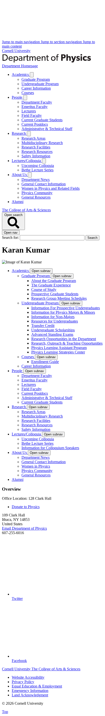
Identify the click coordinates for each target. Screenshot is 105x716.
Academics (21, 74)
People (17, 97)
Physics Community (36, 193)
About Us (20, 175)
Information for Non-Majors (52, 317)
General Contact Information (43, 184)
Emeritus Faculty (34, 107)
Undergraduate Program (40, 84)
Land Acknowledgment (30, 695)
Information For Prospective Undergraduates (65, 308)
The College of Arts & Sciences (26, 210)
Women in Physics (35, 466)
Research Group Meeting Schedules (59, 298)
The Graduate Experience (51, 285)
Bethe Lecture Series (37, 170)
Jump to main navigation (21, 42)
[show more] (32, 74)
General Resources (36, 197)
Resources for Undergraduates (54, 321)
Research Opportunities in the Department (63, 339)
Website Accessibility (28, 677)
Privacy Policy (23, 682)
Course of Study (43, 289)
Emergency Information (30, 691)
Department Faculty (36, 102)
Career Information (36, 88)
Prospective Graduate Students (54, 294)
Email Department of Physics (24, 528)
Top (5, 712)
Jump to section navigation (62, 42)
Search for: (11, 237)
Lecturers (28, 111)
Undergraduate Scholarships (53, 330)
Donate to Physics (26, 507)
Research (19, 133)
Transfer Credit (42, 326)
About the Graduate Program (53, 281)
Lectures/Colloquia (27, 161)
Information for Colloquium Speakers (50, 448)
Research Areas (33, 138)
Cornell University (16, 51)
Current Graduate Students (42, 120)
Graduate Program (35, 79)
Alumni (17, 202)
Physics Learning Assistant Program (59, 348)
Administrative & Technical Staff (46, 129)
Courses (27, 93)
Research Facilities (35, 147)
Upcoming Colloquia (37, 165)
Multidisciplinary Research (42, 143)
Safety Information (35, 156)
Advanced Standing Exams (52, 334)
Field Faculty (31, 115)
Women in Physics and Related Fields (50, 188)
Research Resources (36, 151)
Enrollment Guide (45, 362)
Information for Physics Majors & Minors (63, 312)
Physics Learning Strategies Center (58, 352)
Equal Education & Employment (37, 686)
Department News (35, 179)
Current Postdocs (34, 124)
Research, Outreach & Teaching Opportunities (67, 343)
